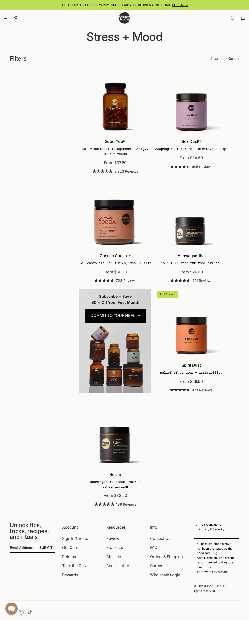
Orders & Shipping (166, 556)
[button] (233, 58)
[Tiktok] (30, 612)
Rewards (70, 574)
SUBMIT (46, 548)
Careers (157, 565)
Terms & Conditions (207, 524)
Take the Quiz (74, 565)
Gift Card (70, 547)
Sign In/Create (75, 538)
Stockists (114, 547)
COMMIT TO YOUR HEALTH (115, 315)
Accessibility (117, 565)
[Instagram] (21, 612)
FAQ (153, 547)
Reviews (113, 538)
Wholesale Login (165, 574)
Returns (69, 556)
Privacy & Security (211, 529)
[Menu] (5, 17)
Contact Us (160, 538)
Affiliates (114, 556)
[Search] (16, 17)
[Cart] (243, 17)
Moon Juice (213, 586)
